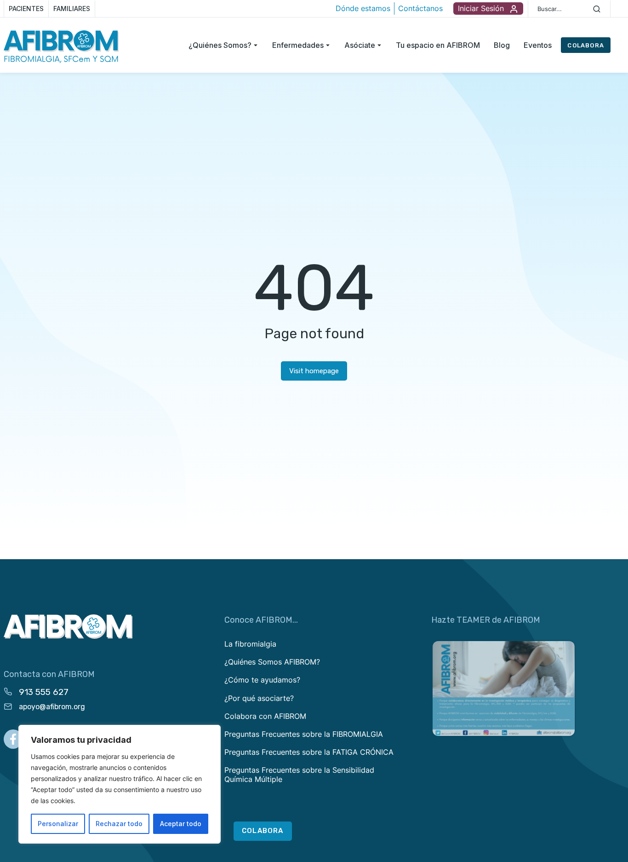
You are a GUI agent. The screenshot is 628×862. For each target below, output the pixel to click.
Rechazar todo (119, 823)
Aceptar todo (180, 823)
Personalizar (58, 823)
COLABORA (585, 45)
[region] (119, 784)
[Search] (597, 9)
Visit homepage (314, 371)
